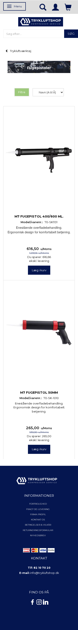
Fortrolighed (38, 503)
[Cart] (68, 7)
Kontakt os (38, 519)
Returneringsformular (38, 530)
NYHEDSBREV (38, 535)
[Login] (55, 7)
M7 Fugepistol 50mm (39, 393)
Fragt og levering (38, 509)
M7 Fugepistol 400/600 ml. (39, 216)
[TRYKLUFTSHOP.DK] (40, 21)
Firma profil (38, 514)
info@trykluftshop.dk (44, 573)
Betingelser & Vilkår (38, 524)
